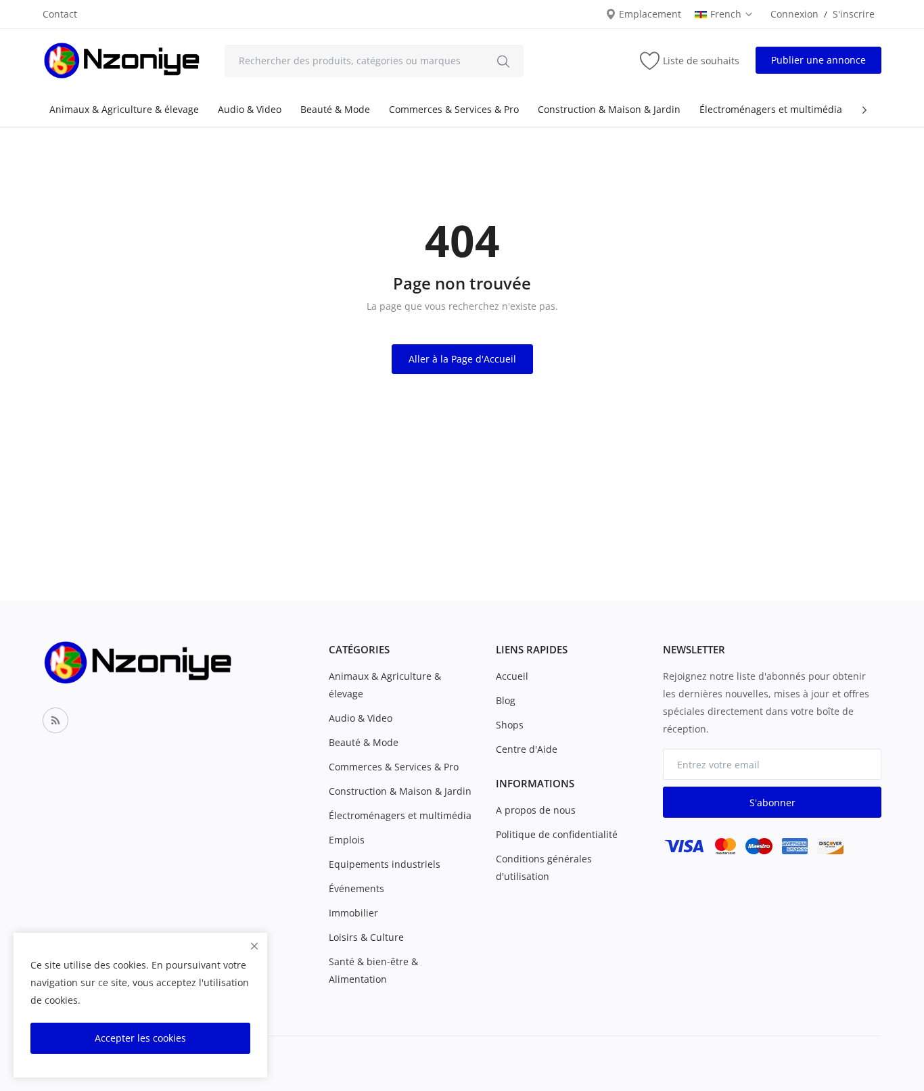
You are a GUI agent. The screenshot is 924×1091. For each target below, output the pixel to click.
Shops (510, 724)
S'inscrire (854, 13)
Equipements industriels (384, 864)
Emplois (347, 839)
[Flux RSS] (55, 720)
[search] (503, 60)
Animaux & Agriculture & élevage (124, 109)
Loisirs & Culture (366, 937)
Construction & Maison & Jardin (609, 109)
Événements (356, 888)
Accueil (512, 676)
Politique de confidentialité (557, 834)
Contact (60, 13)
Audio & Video (249, 109)
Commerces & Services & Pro (454, 109)
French (727, 13)
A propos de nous (536, 810)
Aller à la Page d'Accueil (462, 358)
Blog (505, 700)
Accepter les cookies (140, 1037)
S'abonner (772, 802)
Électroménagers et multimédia (770, 109)
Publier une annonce (818, 59)
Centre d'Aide (526, 749)
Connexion (794, 13)
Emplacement (648, 13)
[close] (254, 945)
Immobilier (353, 912)
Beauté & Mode (335, 109)
